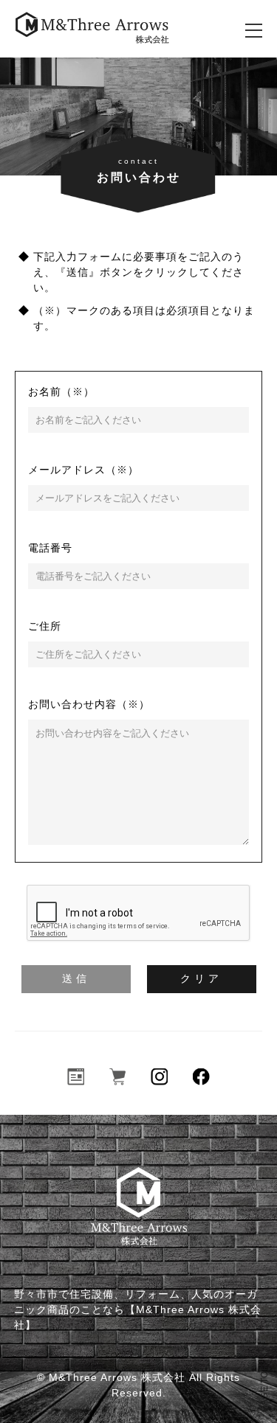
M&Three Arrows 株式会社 (117, 1377)
